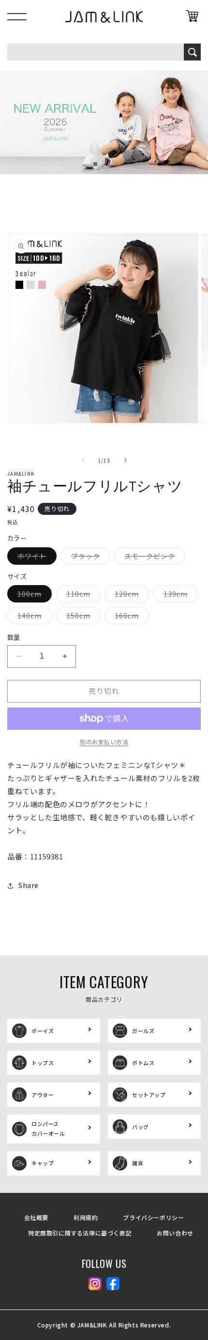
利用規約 (86, 1217)
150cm (81, 617)
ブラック (89, 558)
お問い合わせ (175, 1233)
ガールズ (143, 1031)
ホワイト (35, 558)
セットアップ (149, 1095)
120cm (130, 595)
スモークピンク (153, 558)
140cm (32, 617)
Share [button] (28, 885)
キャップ (42, 1163)
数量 (13, 637)
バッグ (140, 1126)
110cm (81, 595)
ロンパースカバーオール (48, 1128)
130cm (178, 595)
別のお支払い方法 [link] (104, 742)
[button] (95, 164)
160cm (130, 617)
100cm (32, 595)
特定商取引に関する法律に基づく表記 (80, 1233)
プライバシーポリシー (153, 1217)
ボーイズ (42, 1031)
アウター (42, 1095)
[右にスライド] (125, 460)
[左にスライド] (82, 460)
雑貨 (137, 1163)
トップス (42, 1063)
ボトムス (143, 1063)
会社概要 (36, 1217)
